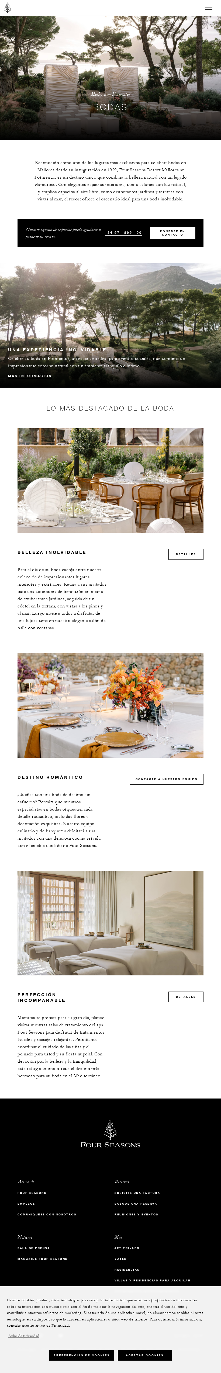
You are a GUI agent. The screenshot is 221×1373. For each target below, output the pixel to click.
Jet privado (127, 1248)
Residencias (127, 1269)
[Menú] (208, 7)
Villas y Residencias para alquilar (153, 1280)
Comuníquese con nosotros (47, 1214)
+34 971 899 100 (123, 232)
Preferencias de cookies (82, 1355)
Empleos (26, 1203)
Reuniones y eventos (136, 1214)
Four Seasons (32, 1193)
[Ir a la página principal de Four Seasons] (7, 7)
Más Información (30, 376)
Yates (121, 1259)
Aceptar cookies (145, 1355)
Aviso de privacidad (23, 1336)
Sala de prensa (34, 1248)
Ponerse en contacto (172, 233)
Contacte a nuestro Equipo (167, 779)
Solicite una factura (137, 1193)
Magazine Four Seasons (43, 1259)
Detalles (186, 554)
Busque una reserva (136, 1203)
